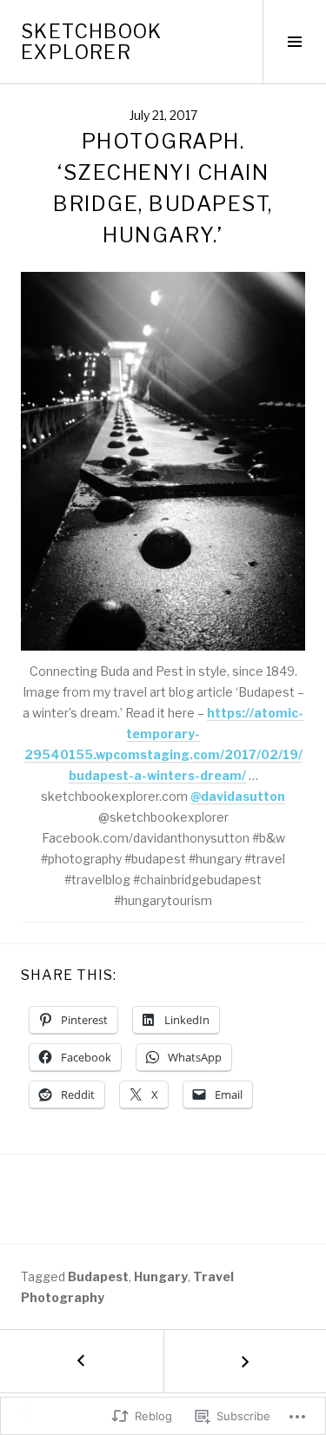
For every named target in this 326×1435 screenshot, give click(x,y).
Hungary (161, 1276)
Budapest (98, 1276)
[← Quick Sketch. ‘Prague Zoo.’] (81, 1361)
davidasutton (237, 796)
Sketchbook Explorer (92, 41)
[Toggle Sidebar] (294, 41)
